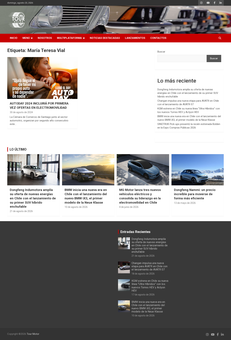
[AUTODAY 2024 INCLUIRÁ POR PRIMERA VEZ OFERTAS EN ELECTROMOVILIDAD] (42, 78)
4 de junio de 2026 (128, 207)
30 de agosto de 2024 (21, 112)
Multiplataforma (69, 38)
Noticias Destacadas (105, 38)
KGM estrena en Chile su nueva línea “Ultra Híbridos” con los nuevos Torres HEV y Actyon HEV (150, 285)
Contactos (158, 38)
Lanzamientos (135, 38)
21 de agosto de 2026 (21, 211)
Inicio (13, 38)
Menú (26, 38)
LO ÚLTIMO (18, 149)
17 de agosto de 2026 (143, 294)
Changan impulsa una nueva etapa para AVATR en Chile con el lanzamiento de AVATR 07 (149, 266)
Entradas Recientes (135, 232)
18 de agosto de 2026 (143, 273)
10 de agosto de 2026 (76, 207)
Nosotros (45, 38)
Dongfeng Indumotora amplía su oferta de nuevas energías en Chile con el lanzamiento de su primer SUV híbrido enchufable (187, 93)
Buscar (161, 51)
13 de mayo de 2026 (185, 203)
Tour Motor (33, 333)
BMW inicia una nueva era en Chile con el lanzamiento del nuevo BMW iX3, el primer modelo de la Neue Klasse (86, 196)
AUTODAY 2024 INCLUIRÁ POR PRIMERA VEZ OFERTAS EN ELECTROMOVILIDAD (39, 105)
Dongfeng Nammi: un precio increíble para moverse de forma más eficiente (194, 194)
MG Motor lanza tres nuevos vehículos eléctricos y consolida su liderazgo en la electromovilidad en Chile (140, 196)
